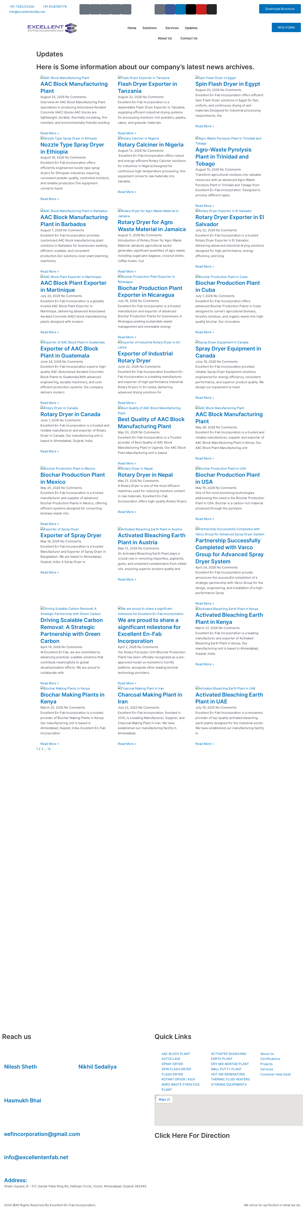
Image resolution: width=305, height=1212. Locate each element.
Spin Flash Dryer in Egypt (227, 84)
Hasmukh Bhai (22, 1100)
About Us (165, 38)
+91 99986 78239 (17, 1106)
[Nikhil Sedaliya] (83, 1056)
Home (132, 28)
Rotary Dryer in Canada (70, 414)
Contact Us (189, 38)
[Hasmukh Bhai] (9, 1090)
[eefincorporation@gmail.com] (9, 1124)
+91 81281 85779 (90, 1073)
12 (49, 749)
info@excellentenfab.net (36, 1157)
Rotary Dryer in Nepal (145, 474)
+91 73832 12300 (17, 1073)
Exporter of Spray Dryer (70, 535)
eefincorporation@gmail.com (42, 1134)
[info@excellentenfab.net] (9, 1147)
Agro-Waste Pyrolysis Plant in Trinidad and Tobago (223, 156)
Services (172, 28)
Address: (15, 1180)
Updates (191, 28)
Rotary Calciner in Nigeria (151, 144)
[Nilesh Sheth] (9, 1056)
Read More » (49, 133)
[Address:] (9, 1170)
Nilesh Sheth (20, 1066)
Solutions (150, 28)
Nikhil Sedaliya (97, 1066)
